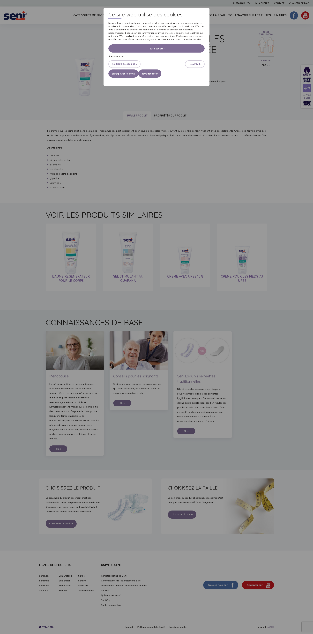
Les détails (195, 64)
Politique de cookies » (124, 63)
